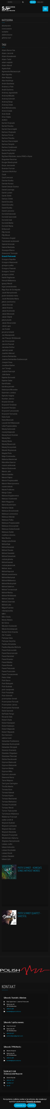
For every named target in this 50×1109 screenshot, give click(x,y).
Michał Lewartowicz (9, 574)
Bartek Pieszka (7, 126)
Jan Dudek (6, 329)
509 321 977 (10, 1080)
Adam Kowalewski (9, 56)
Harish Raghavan (8, 277)
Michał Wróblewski (9, 596)
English (40, 2)
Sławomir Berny (8, 777)
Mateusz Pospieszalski (10, 523)
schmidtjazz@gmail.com (15, 1036)
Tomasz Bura (7, 790)
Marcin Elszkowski (9, 468)
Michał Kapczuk (8, 571)
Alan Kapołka (7, 75)
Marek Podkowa (8, 490)
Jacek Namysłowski (9, 293)
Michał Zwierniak (8, 602)
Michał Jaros (7, 568)
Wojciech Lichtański (9, 826)
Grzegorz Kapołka (9, 259)
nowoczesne (7, 29)
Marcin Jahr (6, 471)
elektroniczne (7, 35)
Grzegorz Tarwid (8, 271)
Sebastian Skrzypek (9, 747)
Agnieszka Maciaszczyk (11, 71)
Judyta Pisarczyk (8, 371)
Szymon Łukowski (9, 774)
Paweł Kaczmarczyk (9, 653)
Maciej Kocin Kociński (10, 435)
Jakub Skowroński (9, 323)
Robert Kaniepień (8, 723)
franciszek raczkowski (10, 241)
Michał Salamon (8, 587)
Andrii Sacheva (7, 90)
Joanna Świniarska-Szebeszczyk (14, 359)
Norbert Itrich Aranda (10, 632)
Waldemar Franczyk (9, 817)
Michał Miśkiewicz (9, 580)
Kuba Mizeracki (7, 420)
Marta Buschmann (9, 505)
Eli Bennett (6, 229)
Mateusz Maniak (8, 517)
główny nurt (6, 38)
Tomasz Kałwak (8, 793)
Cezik (4, 174)
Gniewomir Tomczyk (9, 253)
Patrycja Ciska (7, 638)
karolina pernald (8, 387)
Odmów (31, 1105)
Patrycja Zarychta (8, 641)
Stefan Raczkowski (9, 759)
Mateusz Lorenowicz (10, 514)
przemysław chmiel (9, 699)
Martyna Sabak (7, 508)
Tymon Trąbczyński (9, 811)
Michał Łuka (6, 605)
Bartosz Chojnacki (9, 132)
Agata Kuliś (6, 68)
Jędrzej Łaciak (7, 350)
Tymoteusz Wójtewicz (10, 814)
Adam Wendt (7, 65)
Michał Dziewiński (8, 556)
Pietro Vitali (6, 677)
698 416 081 (10, 1009)
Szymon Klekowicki (9, 765)
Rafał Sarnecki (7, 711)
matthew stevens (8, 535)
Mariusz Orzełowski (9, 499)
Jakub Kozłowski (8, 311)
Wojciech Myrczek (9, 829)
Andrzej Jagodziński (9, 93)
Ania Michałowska (9, 108)
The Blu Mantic (7, 786)
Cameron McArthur (9, 171)
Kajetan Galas (7, 381)
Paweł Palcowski (8, 668)
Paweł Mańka (7, 662)
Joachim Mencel (8, 353)
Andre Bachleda (8, 84)
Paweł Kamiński (8, 656)
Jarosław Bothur (8, 347)
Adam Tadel (6, 59)
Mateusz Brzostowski (10, 511)
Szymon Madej (7, 768)
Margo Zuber (7, 493)
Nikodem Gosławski (9, 626)
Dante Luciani (7, 193)
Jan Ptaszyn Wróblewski (11, 338)
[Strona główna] (8, 9)
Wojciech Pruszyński (9, 835)
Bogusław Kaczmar (9, 159)
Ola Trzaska (6, 635)
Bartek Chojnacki (8, 123)
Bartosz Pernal (7, 135)
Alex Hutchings (7, 81)
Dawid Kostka (7, 208)
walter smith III (7, 820)
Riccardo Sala (7, 717)
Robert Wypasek (8, 732)
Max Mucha (6, 538)
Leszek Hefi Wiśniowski (10, 423)
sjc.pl (8, 1085)
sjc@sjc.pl (10, 1083)
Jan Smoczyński (8, 341)
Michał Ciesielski (8, 553)
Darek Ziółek (6, 196)
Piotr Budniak (7, 687)
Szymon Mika (7, 771)
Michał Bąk (6, 544)
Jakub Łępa (6, 326)
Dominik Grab (7, 220)
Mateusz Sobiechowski (11, 529)
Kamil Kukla (6, 384)
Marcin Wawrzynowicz (10, 484)
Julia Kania (6, 374)
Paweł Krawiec (7, 659)
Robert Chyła (7, 720)
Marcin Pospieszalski (10, 480)
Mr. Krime (5, 623)
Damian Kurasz (7, 184)
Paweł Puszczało (8, 671)
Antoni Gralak (7, 111)
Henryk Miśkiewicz (9, 281)
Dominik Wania (7, 226)
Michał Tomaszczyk (9, 590)
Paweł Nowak (7, 665)
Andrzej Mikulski (8, 96)
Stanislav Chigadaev (9, 753)
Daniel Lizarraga (8, 190)
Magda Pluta (7, 453)
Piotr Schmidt (7, 696)
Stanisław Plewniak (9, 756)
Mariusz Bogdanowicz (10, 496)
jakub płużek (6, 320)
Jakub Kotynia (7, 308)
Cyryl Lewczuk (7, 178)
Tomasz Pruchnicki (9, 805)
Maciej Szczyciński (9, 447)
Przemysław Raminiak (10, 708)
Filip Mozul (6, 235)
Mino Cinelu (6, 617)
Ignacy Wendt (7, 284)
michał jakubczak (8, 565)
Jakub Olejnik (7, 317)
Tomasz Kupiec (8, 796)
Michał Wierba (7, 593)
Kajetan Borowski (8, 377)
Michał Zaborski (8, 599)
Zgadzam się (20, 1105)
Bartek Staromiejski (9, 129)
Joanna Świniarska (9, 356)
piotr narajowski (8, 690)
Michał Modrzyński (9, 583)
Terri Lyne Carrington (10, 783)
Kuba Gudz (6, 417)
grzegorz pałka (7, 265)
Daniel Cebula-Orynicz (10, 187)
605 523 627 (10, 1033)
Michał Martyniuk (8, 577)
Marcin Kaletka (7, 474)
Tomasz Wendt (7, 808)
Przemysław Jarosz (9, 705)
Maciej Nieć (6, 438)
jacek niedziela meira (10, 296)
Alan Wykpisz (7, 78)
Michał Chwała (7, 550)
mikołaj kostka (7, 611)
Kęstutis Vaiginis (8, 396)
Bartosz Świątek (8, 144)
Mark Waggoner (8, 502)
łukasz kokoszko (8, 847)
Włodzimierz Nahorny (10, 838)
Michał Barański (8, 547)
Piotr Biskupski (7, 683)
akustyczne (6, 26)
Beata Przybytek (8, 153)
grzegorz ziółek (8, 274)
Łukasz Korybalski (9, 850)
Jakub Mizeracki (8, 314)
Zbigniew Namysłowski (10, 841)
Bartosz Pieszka (8, 138)
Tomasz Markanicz (9, 802)
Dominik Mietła (7, 223)
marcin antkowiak (8, 465)
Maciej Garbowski (8, 429)
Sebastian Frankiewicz (10, 741)
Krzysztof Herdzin (9, 408)
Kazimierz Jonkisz (9, 393)
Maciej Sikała (7, 441)
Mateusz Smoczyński (10, 526)
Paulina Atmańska (9, 644)
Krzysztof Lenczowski (10, 411)
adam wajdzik (7, 62)
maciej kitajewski (8, 432)
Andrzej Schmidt (8, 99)
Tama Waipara (7, 780)
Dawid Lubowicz (8, 211)
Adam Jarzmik (7, 53)
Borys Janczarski (8, 165)
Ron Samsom (7, 735)
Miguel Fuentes (7, 608)
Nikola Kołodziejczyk (9, 629)
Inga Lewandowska (9, 287)
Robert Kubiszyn (8, 726)
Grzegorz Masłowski (9, 262)
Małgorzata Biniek (9, 541)
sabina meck (7, 738)
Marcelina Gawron (9, 462)
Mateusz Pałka (7, 520)
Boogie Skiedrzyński (9, 162)
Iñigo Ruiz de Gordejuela (11, 290)
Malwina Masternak (9, 459)
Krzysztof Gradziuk (9, 405)
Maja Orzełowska (8, 456)
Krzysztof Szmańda (9, 414)
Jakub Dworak (7, 305)
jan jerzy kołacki (8, 332)
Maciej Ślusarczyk (8, 444)
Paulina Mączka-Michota (11, 647)
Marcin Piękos (7, 477)
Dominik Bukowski (9, 214)
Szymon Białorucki (9, 762)
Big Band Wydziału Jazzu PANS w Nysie (17, 156)
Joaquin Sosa (7, 362)
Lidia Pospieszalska (9, 426)
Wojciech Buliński (8, 823)
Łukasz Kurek (7, 853)
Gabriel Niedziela (8, 247)
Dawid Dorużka (7, 205)
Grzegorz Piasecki (9, 268)
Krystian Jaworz (8, 399)
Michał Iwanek (7, 562)
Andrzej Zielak (7, 105)
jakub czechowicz (8, 302)
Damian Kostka (7, 181)
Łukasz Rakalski (8, 856)
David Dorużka (7, 202)
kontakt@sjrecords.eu (14, 1011)
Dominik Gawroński (9, 217)
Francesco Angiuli (8, 238)
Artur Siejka (6, 117)
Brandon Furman (8, 168)
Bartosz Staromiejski (10, 141)
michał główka (7, 559)
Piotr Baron (6, 680)
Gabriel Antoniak (8, 244)
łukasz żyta (6, 859)
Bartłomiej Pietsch (9, 150)
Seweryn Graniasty (9, 750)
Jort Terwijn (6, 368)
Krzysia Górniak (8, 402)
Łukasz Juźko (7, 844)
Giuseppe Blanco (8, 250)
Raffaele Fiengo (8, 714)
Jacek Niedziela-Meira (10, 299)
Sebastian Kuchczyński (10, 744)
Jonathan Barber (8, 365)
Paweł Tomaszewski (10, 674)
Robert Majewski (8, 729)
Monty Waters (7, 620)
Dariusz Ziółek (7, 199)
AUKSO (4, 120)
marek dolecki (7, 487)
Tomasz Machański (9, 799)
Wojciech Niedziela (9, 832)
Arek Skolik (6, 114)
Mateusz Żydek (8, 532)
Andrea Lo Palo (7, 87)
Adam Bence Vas (8, 50)
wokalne (5, 32)
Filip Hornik (6, 232)
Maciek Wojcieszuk (9, 450)
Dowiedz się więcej (33, 1102)
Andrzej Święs (7, 102)
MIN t (4, 614)
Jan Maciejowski (8, 335)
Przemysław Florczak (10, 702)
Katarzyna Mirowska (9, 390)
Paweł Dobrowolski (9, 650)
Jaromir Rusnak (8, 344)
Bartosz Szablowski (9, 147)
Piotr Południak (7, 693)
